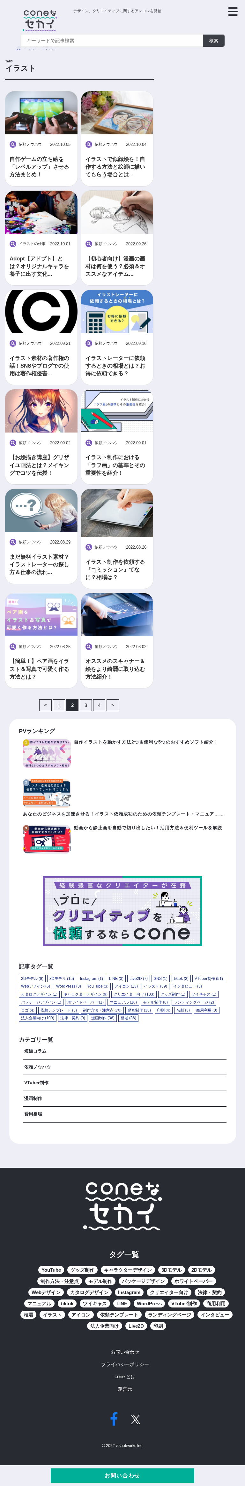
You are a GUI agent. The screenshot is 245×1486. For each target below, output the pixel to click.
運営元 (125, 1389)
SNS (160, 978)
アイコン (126, 986)
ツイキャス (203, 994)
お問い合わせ (122, 1475)
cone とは (125, 1376)
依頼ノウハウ (37, 1067)
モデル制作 (155, 1002)
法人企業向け (37, 1018)
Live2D (139, 978)
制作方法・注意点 (102, 1010)
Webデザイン (35, 986)
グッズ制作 (172, 994)
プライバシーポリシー (125, 1364)
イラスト (155, 986)
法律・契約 (72, 1018)
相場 (128, 1018)
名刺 (183, 1010)
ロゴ (27, 1010)
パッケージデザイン (41, 1002)
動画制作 (139, 1010)
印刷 (163, 1010)
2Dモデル (32, 978)
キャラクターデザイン (85, 994)
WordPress (68, 986)
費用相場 (33, 1114)
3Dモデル (61, 978)
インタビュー (187, 986)
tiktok (181, 978)
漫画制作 (103, 1018)
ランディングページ (194, 1002)
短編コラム (35, 1051)
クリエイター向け (134, 994)
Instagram (91, 978)
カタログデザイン (39, 994)
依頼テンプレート (59, 1010)
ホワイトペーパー (85, 1002)
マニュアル (123, 1002)
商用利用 (206, 1010)
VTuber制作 (209, 978)
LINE (116, 978)
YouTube (97, 986)
